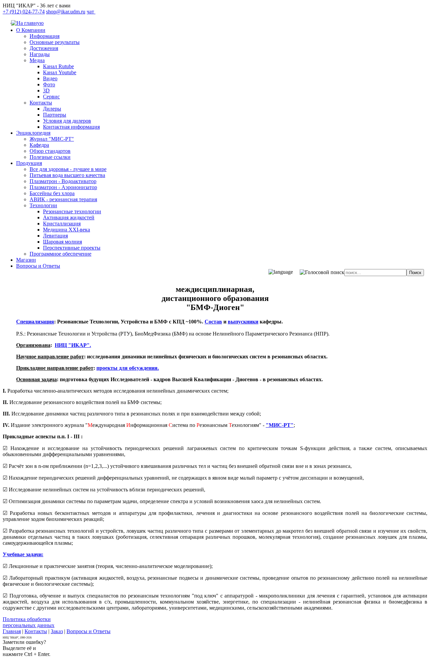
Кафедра (39, 145)
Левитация (55, 235)
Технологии (43, 205)
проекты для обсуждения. (127, 368)
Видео (50, 78)
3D (46, 90)
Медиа (37, 60)
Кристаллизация (62, 223)
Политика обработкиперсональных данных (28, 622)
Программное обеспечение (60, 254)
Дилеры (52, 109)
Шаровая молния (62, 242)
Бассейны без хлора (52, 193)
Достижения (44, 48)
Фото (49, 84)
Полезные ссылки (50, 157)
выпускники (243, 321)
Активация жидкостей (68, 217)
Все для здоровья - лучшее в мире (68, 169)
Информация (44, 36)
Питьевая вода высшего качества (67, 175)
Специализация (35, 321)
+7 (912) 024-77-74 (24, 11)
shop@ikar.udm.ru (65, 11)
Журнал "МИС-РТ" (52, 139)
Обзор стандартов (50, 151)
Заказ (57, 631)
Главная (12, 631)
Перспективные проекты (71, 248)
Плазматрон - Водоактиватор (63, 181)
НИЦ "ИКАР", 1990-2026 (17, 637)
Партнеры (54, 115)
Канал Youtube (59, 72)
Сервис (51, 96)
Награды (40, 54)
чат (91, 11)
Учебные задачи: (23, 554)
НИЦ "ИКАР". (73, 345)
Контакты (41, 102)
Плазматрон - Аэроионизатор (63, 187)
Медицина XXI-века (66, 229)
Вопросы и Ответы (38, 266)
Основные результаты (55, 42)
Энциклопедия (33, 133)
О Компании (30, 30)
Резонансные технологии (72, 211)
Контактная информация (71, 127)
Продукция (29, 163)
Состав (213, 321)
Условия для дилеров (67, 121)
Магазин (26, 260)
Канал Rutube (58, 66)
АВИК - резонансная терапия (63, 199)
